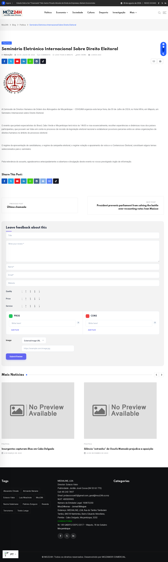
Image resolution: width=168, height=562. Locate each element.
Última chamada (16, 207)
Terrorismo (8, 510)
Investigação (119, 13)
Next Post (151, 202)
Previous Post (16, 204)
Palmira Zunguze (30, 504)
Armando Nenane (30, 491)
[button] (156, 374)
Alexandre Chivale (11, 491)
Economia (61, 13)
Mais (132, 13)
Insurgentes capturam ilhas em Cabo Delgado (28, 449)
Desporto (103, 13)
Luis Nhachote (25, 497)
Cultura (90, 13)
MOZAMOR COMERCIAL (114, 557)
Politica (48, 13)
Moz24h (39, 497)
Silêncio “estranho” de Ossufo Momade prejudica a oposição (118, 449)
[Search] (159, 12)
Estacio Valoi (9, 497)
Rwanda (45, 504)
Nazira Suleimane (10, 504)
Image (8, 340)
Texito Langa (22, 510)
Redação (8, 55)
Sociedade (77, 13)
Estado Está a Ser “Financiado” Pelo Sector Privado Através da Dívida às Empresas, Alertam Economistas (56, 3)
